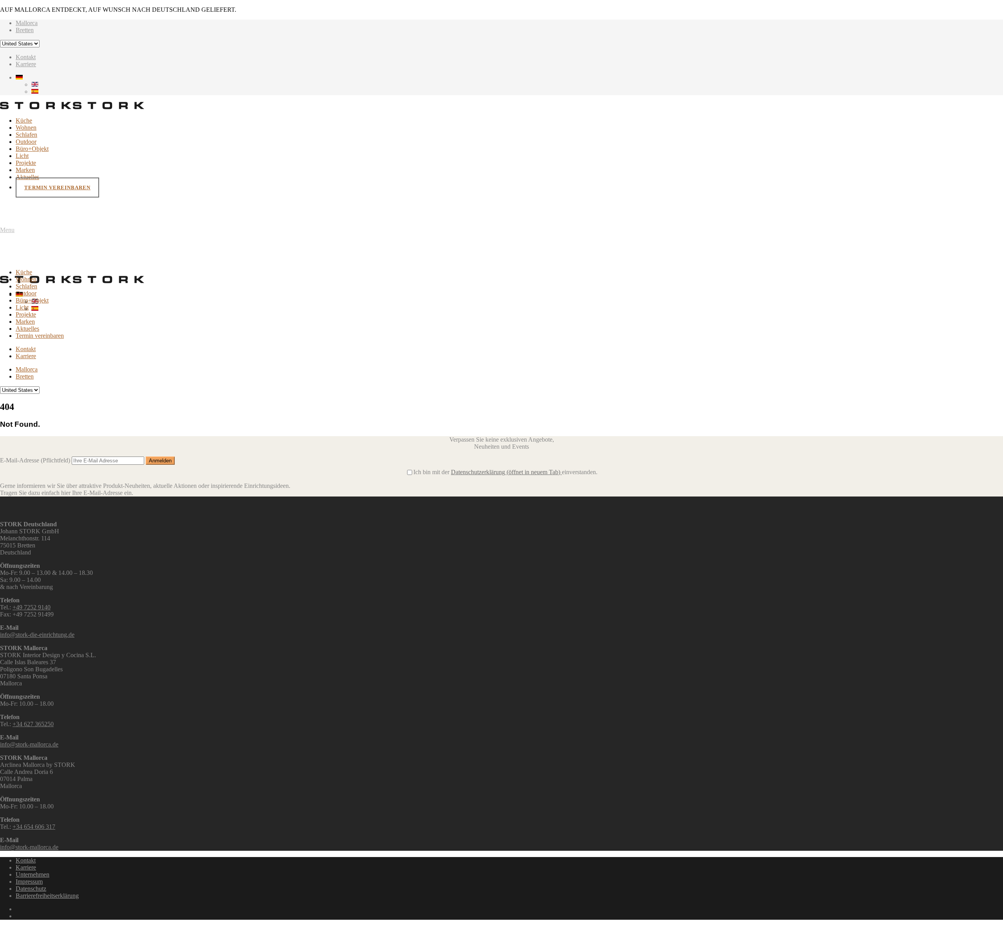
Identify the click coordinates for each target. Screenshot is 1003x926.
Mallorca (27, 23)
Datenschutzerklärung (505, 472)
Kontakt (26, 57)
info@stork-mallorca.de (29, 744)
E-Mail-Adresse (35, 460)
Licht (22, 155)
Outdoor (26, 141)
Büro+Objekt (32, 148)
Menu (7, 230)
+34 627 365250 (33, 724)
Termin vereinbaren (57, 187)
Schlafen (26, 134)
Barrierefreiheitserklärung (47, 895)
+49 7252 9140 (32, 607)
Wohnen (26, 127)
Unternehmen (32, 874)
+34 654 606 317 (34, 826)
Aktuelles (27, 177)
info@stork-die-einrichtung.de (37, 634)
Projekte (26, 162)
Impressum (29, 881)
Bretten (25, 30)
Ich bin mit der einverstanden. (505, 472)
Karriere (26, 64)
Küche (24, 120)
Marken (25, 170)
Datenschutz (31, 888)
